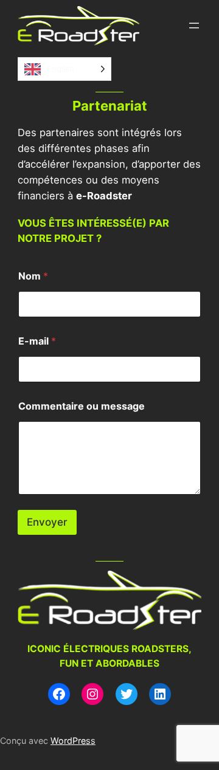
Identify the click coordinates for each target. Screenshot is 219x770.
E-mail (37, 341)
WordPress (73, 740)
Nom (33, 276)
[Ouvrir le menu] (194, 25)
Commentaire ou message (81, 406)
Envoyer (47, 522)
